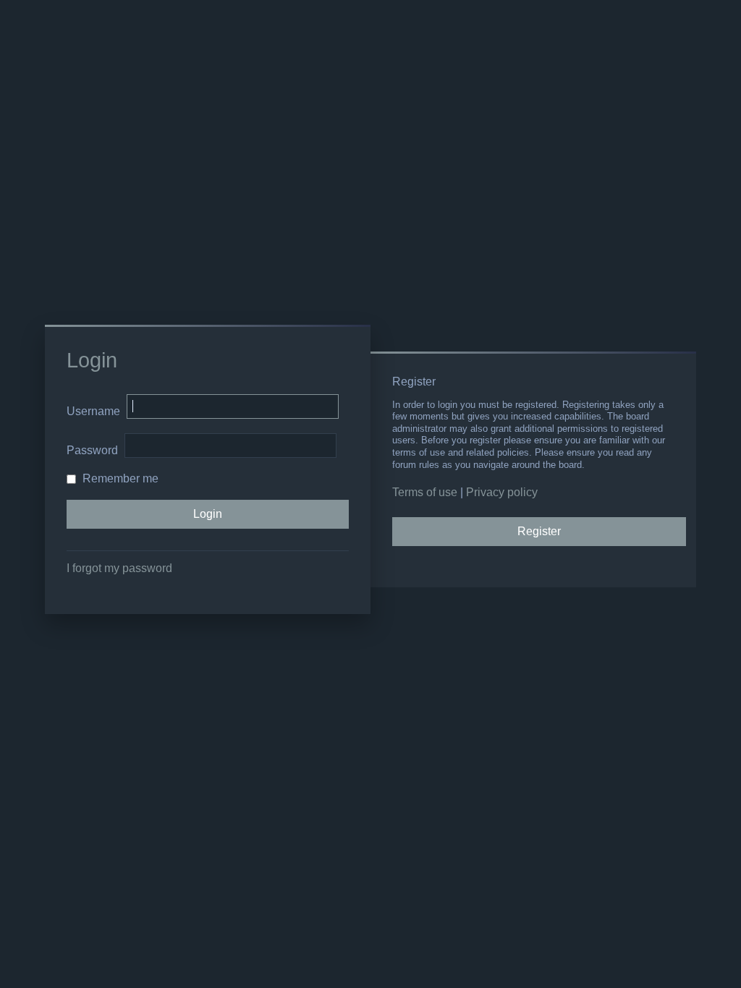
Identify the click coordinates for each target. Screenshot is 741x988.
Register (539, 531)
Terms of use (424, 492)
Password (92, 450)
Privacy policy (502, 492)
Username (93, 411)
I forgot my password (119, 568)
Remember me (119, 478)
